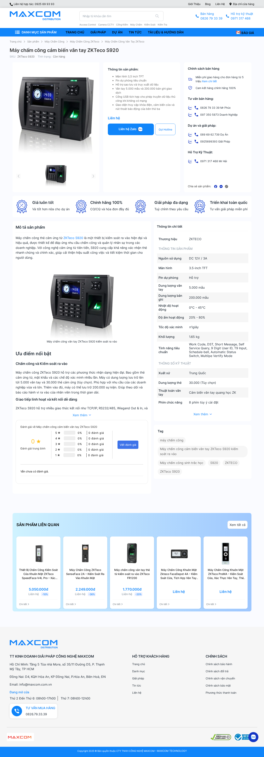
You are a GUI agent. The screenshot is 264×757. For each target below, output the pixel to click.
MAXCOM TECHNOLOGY (172, 750)
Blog (208, 4)
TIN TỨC (135, 32)
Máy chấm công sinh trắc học (181, 463)
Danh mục (138, 671)
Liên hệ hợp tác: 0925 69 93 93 (34, 4)
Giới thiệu (194, 4)
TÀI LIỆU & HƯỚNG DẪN (166, 32)
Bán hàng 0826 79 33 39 (211, 16)
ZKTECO (231, 463)
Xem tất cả (237, 525)
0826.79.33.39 (36, 714)
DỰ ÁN (117, 32)
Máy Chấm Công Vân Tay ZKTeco (124, 41)
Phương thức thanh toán (221, 692)
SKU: (13, 56)
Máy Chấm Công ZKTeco (84, 41)
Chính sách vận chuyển (220, 678)
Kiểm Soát (149, 25)
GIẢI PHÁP (98, 32)
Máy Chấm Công (54, 41)
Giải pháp (138, 678)
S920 (214, 463)
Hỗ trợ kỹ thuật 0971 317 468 (242, 16)
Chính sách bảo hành (219, 664)
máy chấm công (171, 440)
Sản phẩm (33, 41)
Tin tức (136, 685)
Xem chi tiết (209, 81)
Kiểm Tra (162, 25)
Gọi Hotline (165, 129)
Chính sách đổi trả (217, 671)
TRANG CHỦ (75, 32)
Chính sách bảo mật (218, 685)
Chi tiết (23, 604)
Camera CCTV (106, 25)
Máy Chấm (136, 25)
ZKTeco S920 (73, 238)
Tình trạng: (44, 56)
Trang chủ (16, 41)
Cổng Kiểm (122, 25)
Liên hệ (220, 4)
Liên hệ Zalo (128, 129)
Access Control (87, 25)
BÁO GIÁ (247, 33)
